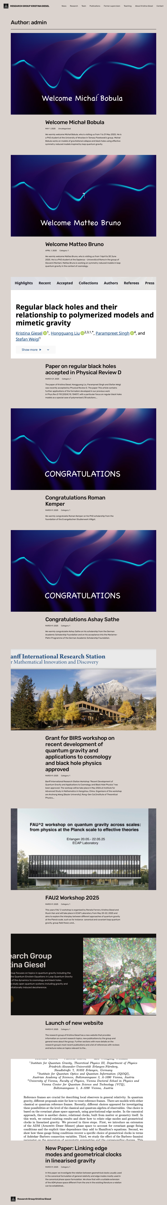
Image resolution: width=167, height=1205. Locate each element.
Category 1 (64, 250)
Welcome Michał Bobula (74, 122)
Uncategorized (64, 129)
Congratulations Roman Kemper (75, 500)
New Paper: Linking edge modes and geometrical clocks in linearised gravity (83, 1154)
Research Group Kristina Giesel (29, 6)
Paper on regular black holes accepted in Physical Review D (83, 369)
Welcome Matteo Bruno (74, 244)
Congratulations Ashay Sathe (82, 619)
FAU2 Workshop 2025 (72, 898)
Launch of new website (74, 1023)
